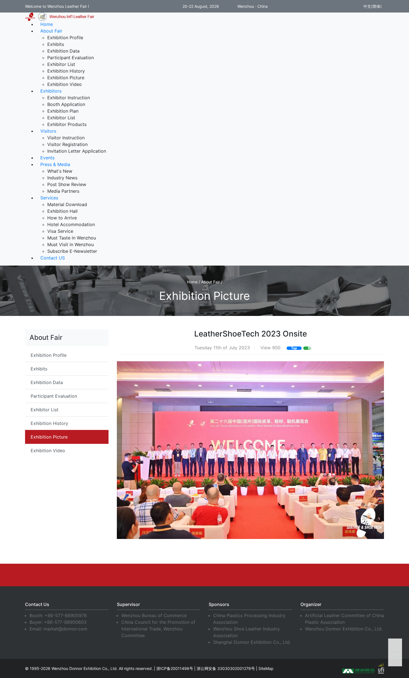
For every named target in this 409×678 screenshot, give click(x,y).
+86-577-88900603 (65, 622)
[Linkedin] (163, 575)
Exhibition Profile (65, 37)
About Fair (51, 31)
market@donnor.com (65, 629)
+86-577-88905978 (66, 615)
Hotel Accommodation (71, 224)
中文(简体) (372, 6)
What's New (59, 171)
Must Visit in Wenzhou (70, 244)
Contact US (52, 258)
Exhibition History (66, 71)
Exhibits (55, 44)
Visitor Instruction (66, 137)
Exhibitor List (61, 64)
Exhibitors (50, 91)
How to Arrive (62, 218)
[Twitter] (204, 575)
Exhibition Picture (65, 77)
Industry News (62, 177)
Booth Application (66, 104)
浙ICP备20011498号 (174, 668)
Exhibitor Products (67, 124)
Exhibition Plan (62, 111)
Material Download (67, 204)
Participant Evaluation (70, 57)
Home (46, 24)
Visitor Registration (67, 144)
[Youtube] (184, 575)
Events (47, 157)
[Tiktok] (267, 575)
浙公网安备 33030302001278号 (226, 668)
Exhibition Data (63, 51)
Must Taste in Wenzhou (71, 238)
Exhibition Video (64, 84)
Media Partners (63, 191)
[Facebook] (142, 575)
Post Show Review (66, 184)
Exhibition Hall (62, 211)
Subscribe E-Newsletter (72, 251)
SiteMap (266, 668)
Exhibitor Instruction (68, 97)
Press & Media (55, 164)
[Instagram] (225, 575)
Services (49, 198)
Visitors (48, 131)
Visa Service (60, 231)
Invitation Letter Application (76, 151)
